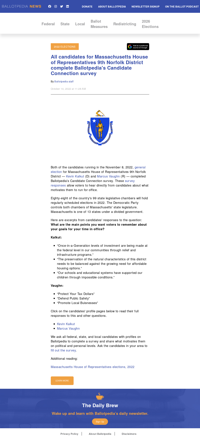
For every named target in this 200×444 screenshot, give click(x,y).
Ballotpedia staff (63, 81)
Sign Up (100, 421)
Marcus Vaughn (108, 176)
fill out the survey (63, 350)
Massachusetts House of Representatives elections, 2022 (93, 366)
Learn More (62, 381)
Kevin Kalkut (75, 176)
